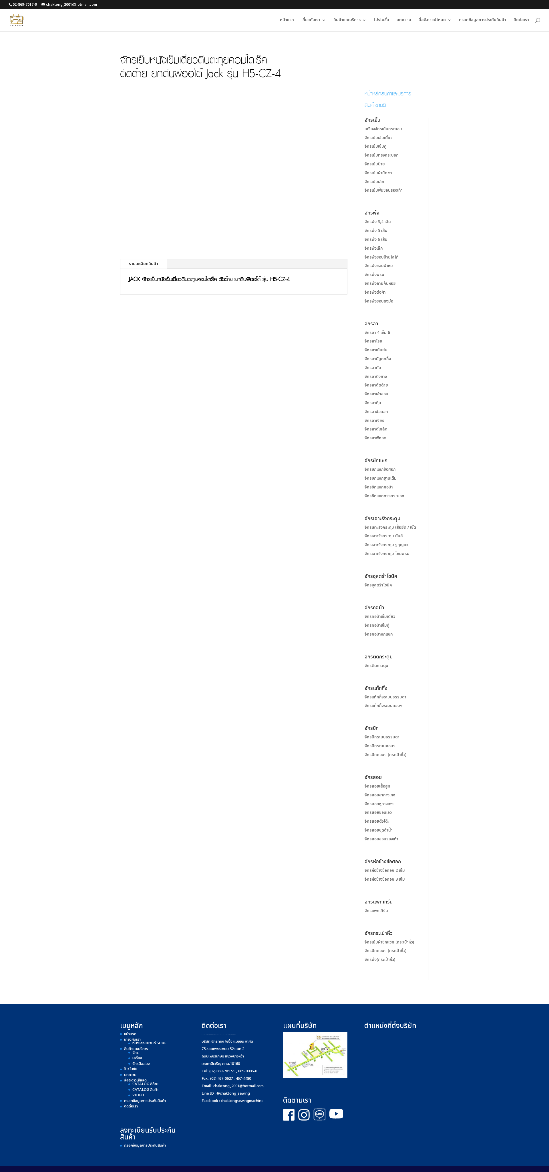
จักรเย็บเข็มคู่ (376, 146)
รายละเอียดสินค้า (143, 264)
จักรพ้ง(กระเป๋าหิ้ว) (380, 960)
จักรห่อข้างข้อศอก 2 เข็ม (385, 871)
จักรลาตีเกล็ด (376, 429)
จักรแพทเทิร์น (376, 911)
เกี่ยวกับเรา (310, 20)
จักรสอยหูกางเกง (379, 804)
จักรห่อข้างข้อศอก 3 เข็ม (385, 879)
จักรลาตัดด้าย (376, 385)
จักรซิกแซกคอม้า (379, 487)
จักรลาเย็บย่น (376, 350)
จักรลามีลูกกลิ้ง (378, 359)
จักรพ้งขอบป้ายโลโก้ (382, 257)
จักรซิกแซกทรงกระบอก (384, 496)
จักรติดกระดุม (376, 666)
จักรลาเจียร (374, 421)
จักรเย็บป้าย (375, 164)
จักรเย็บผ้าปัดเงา (378, 173)
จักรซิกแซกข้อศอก (380, 469)
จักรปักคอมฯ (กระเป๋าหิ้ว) (385, 755)
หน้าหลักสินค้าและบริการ (388, 93)
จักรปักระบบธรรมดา (382, 737)
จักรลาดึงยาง (376, 377)
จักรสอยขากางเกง (380, 795)
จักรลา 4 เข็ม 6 (377, 333)
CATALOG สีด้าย (145, 1084)
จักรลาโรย (373, 341)
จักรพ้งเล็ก (374, 248)
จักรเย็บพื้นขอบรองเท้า (384, 190)
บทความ (404, 20)
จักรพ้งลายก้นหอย (380, 284)
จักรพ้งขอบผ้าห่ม (379, 266)
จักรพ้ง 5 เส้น (376, 231)
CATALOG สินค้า (145, 1090)
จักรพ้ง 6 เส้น (376, 240)
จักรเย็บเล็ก (374, 182)
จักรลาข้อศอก (376, 412)
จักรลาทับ (373, 368)
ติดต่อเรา (521, 20)
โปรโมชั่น (381, 20)
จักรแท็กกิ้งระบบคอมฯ (383, 706)
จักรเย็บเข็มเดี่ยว (378, 138)
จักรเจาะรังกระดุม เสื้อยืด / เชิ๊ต (390, 527)
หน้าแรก (287, 20)
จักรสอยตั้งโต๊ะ (377, 821)
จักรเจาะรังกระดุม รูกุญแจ (386, 545)
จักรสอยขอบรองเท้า (381, 839)
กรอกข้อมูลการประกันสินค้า (482, 20)
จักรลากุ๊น (373, 403)
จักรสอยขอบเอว (378, 813)
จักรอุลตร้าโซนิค (378, 585)
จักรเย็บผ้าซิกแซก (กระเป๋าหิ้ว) (389, 942)
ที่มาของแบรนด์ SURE (149, 1043)
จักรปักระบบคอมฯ (380, 746)
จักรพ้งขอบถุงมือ (379, 301)
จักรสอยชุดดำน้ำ (379, 830)
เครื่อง (137, 1058)
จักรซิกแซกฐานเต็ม (381, 478)
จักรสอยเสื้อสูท (377, 786)
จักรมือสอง (141, 1064)
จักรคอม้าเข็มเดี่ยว (380, 617)
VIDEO (138, 1095)
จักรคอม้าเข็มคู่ (377, 625)
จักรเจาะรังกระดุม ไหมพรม (387, 554)
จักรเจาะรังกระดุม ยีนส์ (384, 536)
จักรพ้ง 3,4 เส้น (378, 222)
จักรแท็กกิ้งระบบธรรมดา (385, 697)
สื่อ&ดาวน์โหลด (432, 20)
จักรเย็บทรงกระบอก (382, 155)
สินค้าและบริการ (347, 20)
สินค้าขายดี (375, 104)
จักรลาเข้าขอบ (376, 394)
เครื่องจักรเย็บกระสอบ (383, 129)
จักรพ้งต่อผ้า (375, 292)
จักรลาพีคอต (375, 438)
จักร (135, 1052)
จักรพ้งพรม (374, 275)
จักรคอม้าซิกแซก (379, 634)
